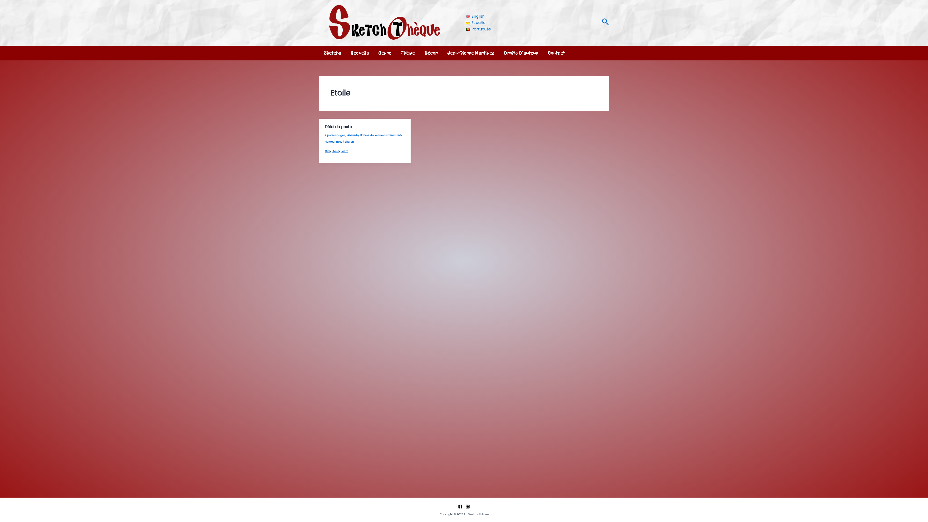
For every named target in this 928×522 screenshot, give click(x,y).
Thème (408, 53)
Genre (384, 53)
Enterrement (392, 135)
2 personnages (335, 135)
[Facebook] (460, 506)
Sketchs (332, 53)
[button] (605, 23)
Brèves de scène (371, 135)
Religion (348, 142)
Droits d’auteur (521, 53)
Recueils (360, 53)
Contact (556, 53)
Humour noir (333, 142)
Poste (344, 151)
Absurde (353, 135)
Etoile (335, 151)
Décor (431, 53)
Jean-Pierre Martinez (470, 53)
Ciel (327, 151)
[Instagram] (467, 506)
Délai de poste (338, 127)
